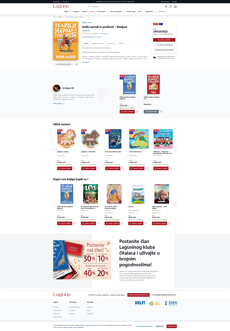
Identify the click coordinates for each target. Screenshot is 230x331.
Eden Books (56, 1)
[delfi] (140, 303)
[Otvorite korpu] (175, 6)
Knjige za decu (87, 22)
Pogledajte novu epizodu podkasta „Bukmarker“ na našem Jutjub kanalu (115, 1)
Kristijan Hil (85, 31)
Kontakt (174, 1)
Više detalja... (86, 62)
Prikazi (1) (122, 43)
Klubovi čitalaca (165, 1)
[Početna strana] (61, 6)
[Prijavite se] (166, 6)
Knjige (60, 17)
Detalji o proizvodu (97, 43)
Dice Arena (66, 1)
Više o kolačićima (79, 327)
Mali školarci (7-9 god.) (94, 37)
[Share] (76, 64)
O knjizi (86, 43)
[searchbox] (115, 6)
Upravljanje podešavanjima (145, 326)
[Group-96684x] (171, 303)
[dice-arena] (155, 303)
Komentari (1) (111, 43)
